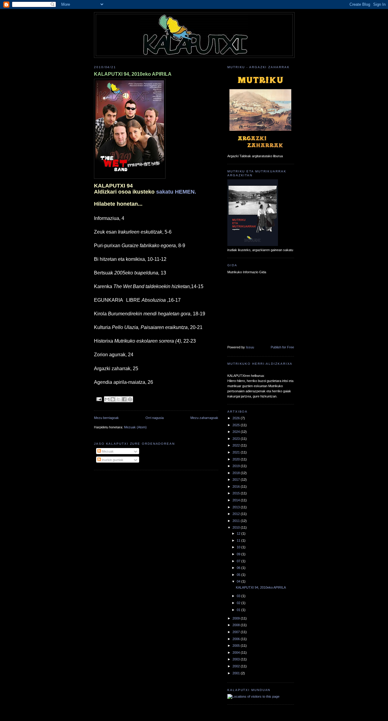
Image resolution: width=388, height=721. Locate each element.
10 (239, 547)
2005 (236, 645)
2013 (236, 507)
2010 (236, 527)
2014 (236, 500)
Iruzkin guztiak (112, 460)
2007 (236, 632)
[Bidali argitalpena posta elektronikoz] (99, 398)
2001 (236, 673)
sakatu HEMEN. (176, 192)
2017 (236, 479)
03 (239, 596)
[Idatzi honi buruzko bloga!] (113, 399)
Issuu (250, 347)
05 (239, 574)
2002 (236, 666)
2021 (236, 452)
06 (239, 568)
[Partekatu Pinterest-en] (130, 399)
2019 (236, 466)
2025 (236, 425)
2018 (236, 473)
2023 (236, 438)
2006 (236, 639)
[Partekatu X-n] (118, 399)
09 (239, 554)
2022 (236, 445)
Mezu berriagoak (106, 418)
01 (239, 610)
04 (239, 581)
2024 (236, 432)
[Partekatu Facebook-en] (124, 399)
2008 (236, 625)
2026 (236, 418)
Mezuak (107, 451)
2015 (236, 493)
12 (239, 533)
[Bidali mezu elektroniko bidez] (107, 399)
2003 (236, 659)
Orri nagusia (155, 418)
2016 (236, 486)
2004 (236, 652)
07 (239, 561)
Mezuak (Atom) (135, 427)
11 (239, 540)
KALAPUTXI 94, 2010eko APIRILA (133, 74)
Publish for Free (282, 347)
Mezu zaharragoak (204, 418)
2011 (236, 521)
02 (239, 603)
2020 (236, 459)
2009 (236, 618)
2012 (236, 514)
